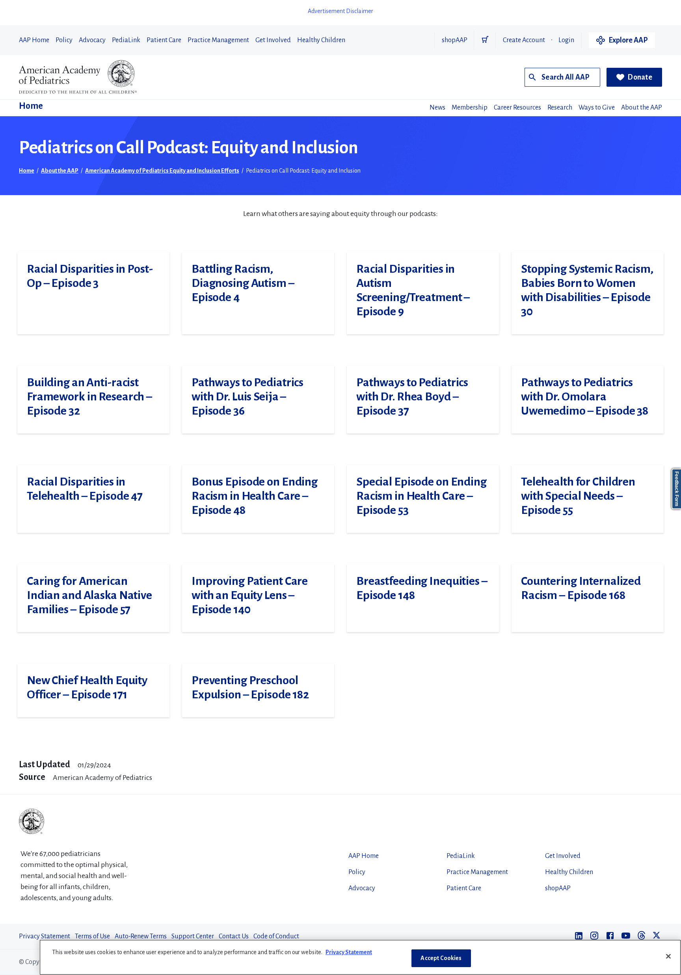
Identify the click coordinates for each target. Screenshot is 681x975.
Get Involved (273, 40)
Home (31, 106)
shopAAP (454, 40)
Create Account (524, 40)
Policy (64, 40)
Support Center (192, 936)
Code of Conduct (276, 936)
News (437, 107)
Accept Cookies (441, 958)
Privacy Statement (44, 936)
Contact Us (234, 936)
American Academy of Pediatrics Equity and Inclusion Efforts (162, 170)
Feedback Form (676, 488)
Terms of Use (92, 936)
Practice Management (218, 40)
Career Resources (517, 107)
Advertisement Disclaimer (340, 11)
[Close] (668, 956)
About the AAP (641, 107)
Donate (639, 77)
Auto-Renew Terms (141, 936)
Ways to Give (597, 107)
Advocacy (92, 40)
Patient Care (164, 40)
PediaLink (126, 40)
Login (566, 40)
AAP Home (34, 40)
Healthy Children (321, 40)
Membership (469, 107)
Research (559, 107)
